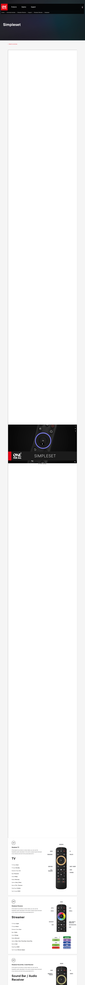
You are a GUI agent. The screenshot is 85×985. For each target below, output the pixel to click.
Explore (24, 7)
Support (33, 7)
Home (3, 12)
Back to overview (13, 44)
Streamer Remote (21, 12)
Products (14, 7)
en (83, 7)
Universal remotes (11, 12)
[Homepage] (4, 7)
